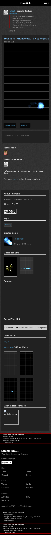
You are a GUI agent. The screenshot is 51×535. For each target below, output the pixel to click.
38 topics (17, 244)
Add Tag (8, 225)
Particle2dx (19, 238)
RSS (28, 496)
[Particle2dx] (8, 241)
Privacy (29, 474)
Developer (5, 500)
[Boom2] (10, 267)
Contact (4, 474)
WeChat (29, 487)
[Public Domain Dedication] (10, 213)
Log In (15, 178)
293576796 (13, 14)
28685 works (26, 244)
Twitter (4, 484)
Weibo (28, 484)
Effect (12, 10)
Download (10, 125)
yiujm (6, 341)
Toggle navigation (3, 2)
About (3, 471)
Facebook (5, 487)
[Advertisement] (18, 299)
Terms (28, 471)
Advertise (5, 496)
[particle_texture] (26, 266)
